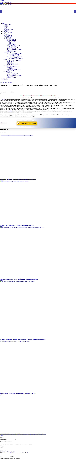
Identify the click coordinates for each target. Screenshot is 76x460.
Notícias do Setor (7, 24)
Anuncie (4, 3)
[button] (38, 88)
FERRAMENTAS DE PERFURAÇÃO (16, 58)
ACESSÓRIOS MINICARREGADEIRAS (14, 53)
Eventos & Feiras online (8, 32)
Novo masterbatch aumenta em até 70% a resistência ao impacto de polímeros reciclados (19, 279)
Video (5, 27)
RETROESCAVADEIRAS (11, 51)
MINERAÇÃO (7, 65)
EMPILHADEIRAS (10, 61)
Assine (1, 3)
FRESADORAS (10, 50)
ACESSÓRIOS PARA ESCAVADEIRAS (14, 56)
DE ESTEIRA (11, 43)
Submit (12, 456)
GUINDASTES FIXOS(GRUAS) (13, 64)
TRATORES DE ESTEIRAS (12, 46)
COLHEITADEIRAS (8, 35)
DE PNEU (11, 42)
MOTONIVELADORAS (11, 40)
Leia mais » (1, 180)
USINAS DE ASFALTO (11, 48)
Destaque (6, 25)
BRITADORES (9, 67)
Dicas (5, 28)
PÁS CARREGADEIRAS (11, 39)
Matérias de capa (7, 30)
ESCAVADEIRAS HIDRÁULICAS (13, 45)
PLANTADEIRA (7, 37)
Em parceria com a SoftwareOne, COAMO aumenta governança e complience (17, 225)
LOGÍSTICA (6, 59)
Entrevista (6, 26)
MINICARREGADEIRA (11, 41)
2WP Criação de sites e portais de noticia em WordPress (19, 452)
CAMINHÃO (9, 62)
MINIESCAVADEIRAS (11, 44)
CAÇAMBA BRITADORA (14, 57)
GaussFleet (3, 99)
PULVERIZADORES (8, 36)
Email (1, 445)
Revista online (4, 79)
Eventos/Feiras (5, 31)
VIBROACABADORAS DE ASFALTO (14, 49)
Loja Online (4, 78)
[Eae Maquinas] (6, 4)
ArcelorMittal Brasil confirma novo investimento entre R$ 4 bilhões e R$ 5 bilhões (17, 393)
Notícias (3, 23)
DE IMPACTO (11, 68)
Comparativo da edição (8, 29)
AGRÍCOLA (6, 34)
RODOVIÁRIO (7, 71)
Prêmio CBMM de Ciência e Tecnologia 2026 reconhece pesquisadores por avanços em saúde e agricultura (23, 434)
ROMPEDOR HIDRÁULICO (14, 55)
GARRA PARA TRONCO (14, 54)
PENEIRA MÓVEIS (10, 70)
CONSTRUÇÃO (7, 38)
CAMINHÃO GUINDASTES (12, 63)
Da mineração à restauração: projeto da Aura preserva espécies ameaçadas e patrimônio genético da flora (23, 339)
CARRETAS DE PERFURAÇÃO (13, 66)
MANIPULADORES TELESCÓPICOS (14, 60)
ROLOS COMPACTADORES (12, 47)
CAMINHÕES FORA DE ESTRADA (14, 69)
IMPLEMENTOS (7, 52)
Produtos (4, 33)
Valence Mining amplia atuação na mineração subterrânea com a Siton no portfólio (18, 179)
